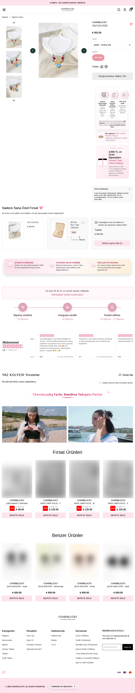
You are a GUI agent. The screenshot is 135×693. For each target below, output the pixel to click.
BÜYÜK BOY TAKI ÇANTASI (75, 225)
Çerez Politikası (82, 636)
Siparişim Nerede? (34, 649)
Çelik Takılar (7, 658)
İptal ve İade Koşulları (85, 663)
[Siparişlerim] (124, 9)
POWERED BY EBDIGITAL (63, 686)
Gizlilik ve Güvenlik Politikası (87, 658)
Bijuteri (5, 17)
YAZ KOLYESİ (33, 222)
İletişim (54, 640)
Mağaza (5, 636)
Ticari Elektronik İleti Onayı (87, 654)
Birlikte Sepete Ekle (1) (112, 243)
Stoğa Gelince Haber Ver (112, 76)
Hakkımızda (56, 636)
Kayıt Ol (30, 640)
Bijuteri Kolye (17, 17)
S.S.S (53, 645)
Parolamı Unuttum (34, 645)
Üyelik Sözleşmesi (83, 640)
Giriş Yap (30, 636)
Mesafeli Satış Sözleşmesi (86, 645)
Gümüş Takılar (8, 649)
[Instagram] (3, 672)
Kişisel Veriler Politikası (85, 649)
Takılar (5, 654)
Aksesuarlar (7, 640)
